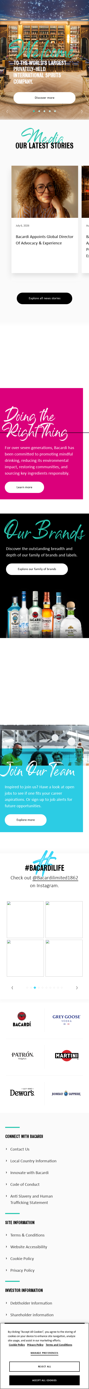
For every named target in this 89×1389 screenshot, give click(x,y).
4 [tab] (50, 111)
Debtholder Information (31, 1303)
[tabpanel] (44, 60)
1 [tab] (34, 111)
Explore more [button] (26, 820)
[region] (44, 1356)
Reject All (44, 1367)
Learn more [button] (24, 487)
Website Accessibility (28, 1247)
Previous (7, 111)
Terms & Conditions (27, 1235)
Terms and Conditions (59, 1345)
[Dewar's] (22, 1093)
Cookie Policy (22, 1259)
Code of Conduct (25, 1185)
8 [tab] (54, 987)
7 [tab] (50, 987)
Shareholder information (32, 1315)
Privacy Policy (22, 1271)
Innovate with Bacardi (29, 1173)
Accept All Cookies (44, 1380)
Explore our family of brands (37, 569)
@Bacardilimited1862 (55, 878)
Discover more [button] (44, 98)
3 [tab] (44, 111)
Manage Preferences (44, 1353)
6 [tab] (46, 987)
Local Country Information (33, 1161)
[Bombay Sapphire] (66, 1094)
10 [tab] (62, 987)
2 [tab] (39, 111)
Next (81, 111)
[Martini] (66, 1057)
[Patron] (22, 1057)
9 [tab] (58, 987)
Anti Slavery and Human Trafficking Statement (31, 1199)
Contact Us (19, 1149)
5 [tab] (55, 111)
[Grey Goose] (66, 1020)
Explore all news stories (44, 298)
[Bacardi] (22, 1020)
